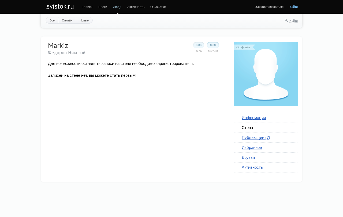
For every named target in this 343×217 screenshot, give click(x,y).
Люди (117, 6)
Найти (293, 20)
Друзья (248, 157)
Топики (87, 6)
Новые (84, 20)
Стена (247, 127)
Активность (135, 6)
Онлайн (67, 20)
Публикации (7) (256, 137)
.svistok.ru (60, 6)
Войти (294, 6)
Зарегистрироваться (269, 6)
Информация (254, 117)
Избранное (252, 147)
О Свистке (158, 6)
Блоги (102, 6)
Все (52, 20)
